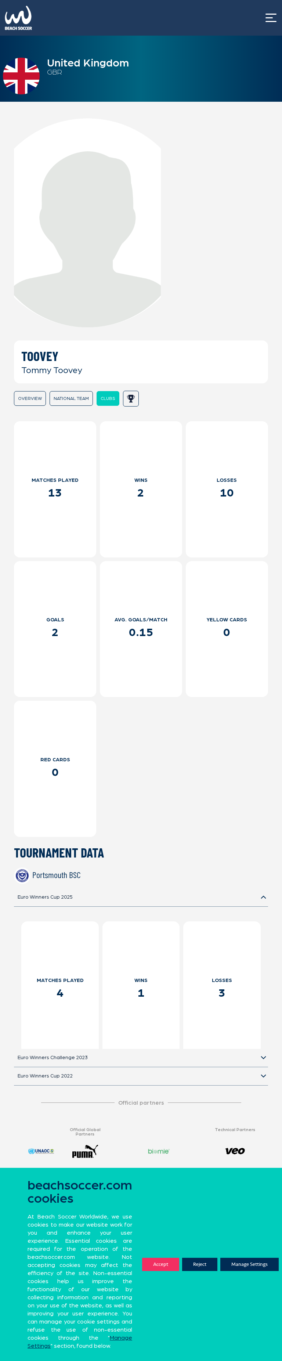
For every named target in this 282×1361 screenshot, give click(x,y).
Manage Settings (249, 1264)
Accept (160, 1264)
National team (71, 398)
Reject (199, 1264)
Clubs (108, 398)
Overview (30, 398)
